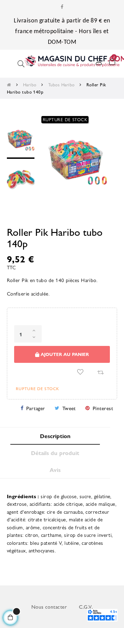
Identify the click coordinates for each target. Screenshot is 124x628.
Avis (55, 470)
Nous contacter (49, 606)
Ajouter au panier (64, 354)
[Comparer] (100, 371)
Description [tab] (55, 436)
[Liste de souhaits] (80, 372)
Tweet (69, 408)
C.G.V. (86, 606)
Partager (35, 408)
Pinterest (103, 408)
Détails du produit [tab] (55, 453)
